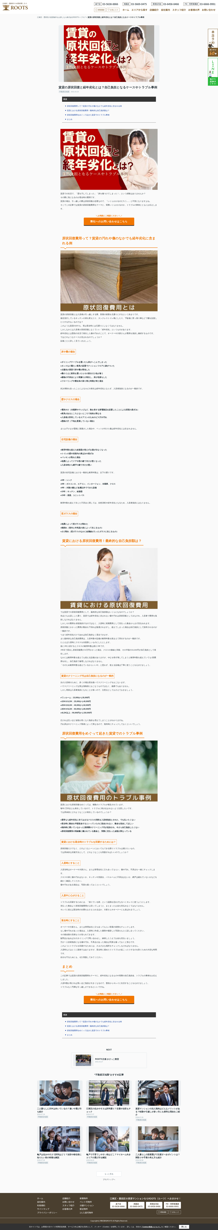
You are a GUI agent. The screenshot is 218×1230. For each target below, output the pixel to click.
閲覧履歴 (101, 10)
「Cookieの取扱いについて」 (151, 1227)
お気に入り (114, 10)
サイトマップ (43, 1208)
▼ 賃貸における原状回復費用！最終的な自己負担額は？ (87, 110)
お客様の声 (194, 9)
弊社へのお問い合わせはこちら (109, 221)
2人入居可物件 (86, 1212)
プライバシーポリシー (47, 1212)
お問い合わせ (208, 9)
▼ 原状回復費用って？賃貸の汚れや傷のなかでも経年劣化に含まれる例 (93, 106)
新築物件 (84, 1198)
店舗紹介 (154, 9)
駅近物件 (84, 1208)
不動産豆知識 (64, 92)
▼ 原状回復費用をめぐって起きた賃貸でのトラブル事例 (87, 115)
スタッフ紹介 (179, 9)
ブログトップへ (109, 1179)
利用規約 (41, 1205)
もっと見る (109, 1174)
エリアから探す (139, 9)
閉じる (184, 1227)
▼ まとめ (68, 119)
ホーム (125, 9)
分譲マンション (87, 1205)
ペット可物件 (86, 1201)
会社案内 (165, 9)
